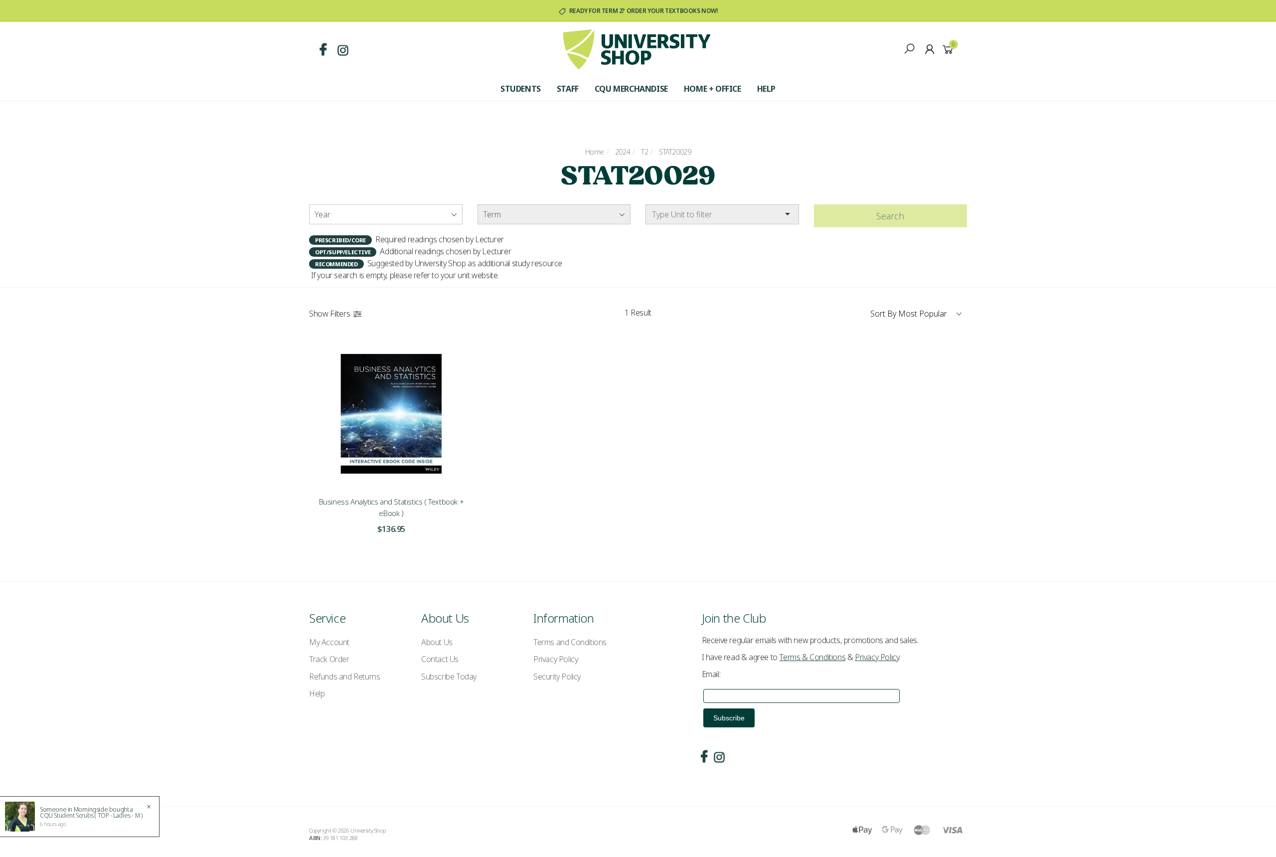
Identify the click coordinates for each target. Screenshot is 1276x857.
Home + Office (712, 88)
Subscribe (729, 718)
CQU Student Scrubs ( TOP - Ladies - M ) (91, 815)
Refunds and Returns (344, 676)
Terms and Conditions (570, 642)
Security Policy (557, 676)
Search (890, 216)
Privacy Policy (555, 659)
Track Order (329, 659)
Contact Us (440, 659)
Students (520, 88)
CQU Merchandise (631, 88)
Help (766, 88)
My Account (329, 642)
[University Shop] (636, 48)
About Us (437, 642)
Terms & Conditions (812, 657)
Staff (568, 88)
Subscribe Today (449, 676)
